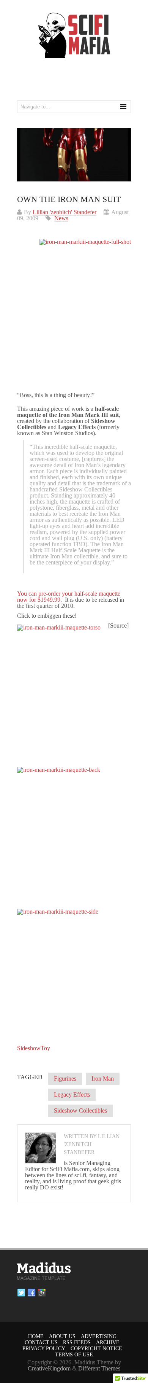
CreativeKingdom (49, 1368)
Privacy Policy (43, 1348)
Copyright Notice (96, 1348)
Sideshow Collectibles (80, 1110)
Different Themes (99, 1368)
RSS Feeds (77, 1342)
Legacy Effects (72, 1094)
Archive (108, 1342)
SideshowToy (33, 1048)
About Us (62, 1336)
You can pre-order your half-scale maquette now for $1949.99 (68, 596)
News (61, 218)
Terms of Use (74, 1355)
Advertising (99, 1336)
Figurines (65, 1078)
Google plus (42, 1293)
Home (36, 1336)
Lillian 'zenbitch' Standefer (64, 212)
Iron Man (102, 1078)
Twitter (21, 1293)
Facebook (31, 1293)
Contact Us (41, 1342)
